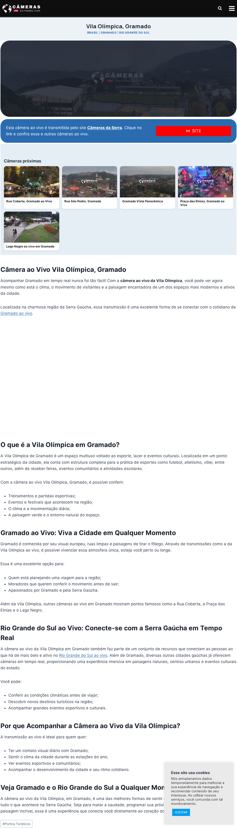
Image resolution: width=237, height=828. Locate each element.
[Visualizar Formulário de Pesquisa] (220, 8)
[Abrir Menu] (231, 8)
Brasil (92, 32)
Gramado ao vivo (16, 313)
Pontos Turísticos (16, 824)
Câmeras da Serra (104, 127)
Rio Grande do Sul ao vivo (83, 655)
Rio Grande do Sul (134, 32)
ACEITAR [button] (181, 812)
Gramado (108, 32)
